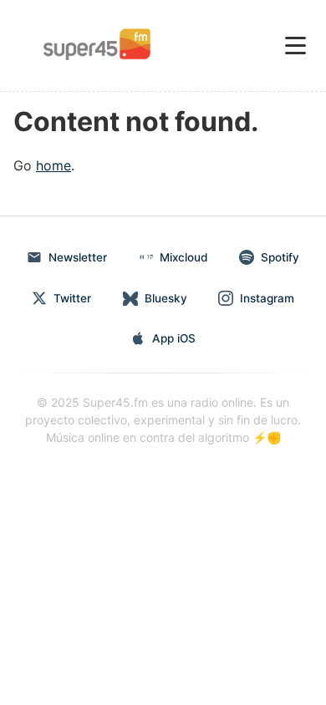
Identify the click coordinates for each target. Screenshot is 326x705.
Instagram (267, 298)
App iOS (174, 338)
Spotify (280, 257)
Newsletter (77, 257)
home (53, 165)
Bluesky (166, 298)
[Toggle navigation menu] (295, 45)
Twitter (72, 298)
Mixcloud (184, 257)
